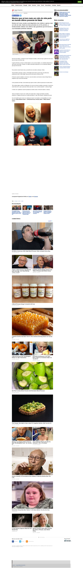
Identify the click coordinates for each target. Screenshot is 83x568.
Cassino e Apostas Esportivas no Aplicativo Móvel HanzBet (64, 67)
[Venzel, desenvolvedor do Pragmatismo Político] (67, 540)
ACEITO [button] (79, 1)
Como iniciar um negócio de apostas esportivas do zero (64, 40)
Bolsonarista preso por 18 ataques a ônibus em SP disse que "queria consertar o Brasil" (64, 24)
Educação (25, 5)
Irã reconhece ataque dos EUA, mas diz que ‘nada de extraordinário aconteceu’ (37, 212)
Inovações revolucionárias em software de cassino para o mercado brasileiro (64, 51)
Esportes (58, 5)
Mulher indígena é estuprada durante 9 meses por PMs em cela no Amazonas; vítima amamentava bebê (64, 35)
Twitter (30, 196)
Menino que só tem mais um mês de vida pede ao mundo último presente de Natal (32, 19)
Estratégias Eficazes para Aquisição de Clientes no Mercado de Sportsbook (64, 29)
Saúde (29, 5)
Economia (34, 5)
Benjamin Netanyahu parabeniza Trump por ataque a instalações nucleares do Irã (48, 212)
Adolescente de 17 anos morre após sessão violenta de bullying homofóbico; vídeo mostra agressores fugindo (65, 14)
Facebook (36, 196)
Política (12, 5)
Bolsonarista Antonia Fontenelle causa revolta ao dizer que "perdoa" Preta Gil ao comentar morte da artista (65, 46)
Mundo (42, 5)
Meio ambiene (48, 5)
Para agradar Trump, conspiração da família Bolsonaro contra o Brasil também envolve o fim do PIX (16, 213)
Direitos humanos (18, 5)
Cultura (38, 5)
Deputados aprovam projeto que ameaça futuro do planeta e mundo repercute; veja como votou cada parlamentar (65, 57)
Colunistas (54, 5)
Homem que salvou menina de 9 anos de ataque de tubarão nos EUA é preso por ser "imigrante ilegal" (26, 213)
